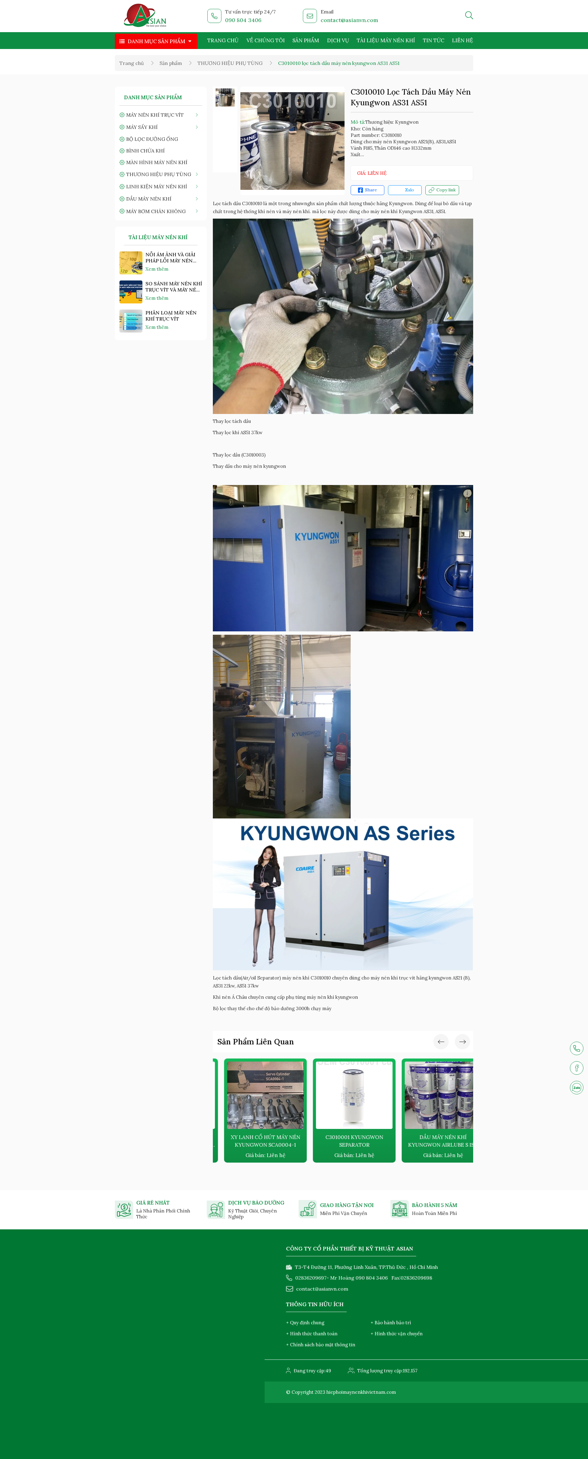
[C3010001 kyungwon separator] (343, 1095)
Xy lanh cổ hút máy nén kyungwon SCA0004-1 (254, 1141)
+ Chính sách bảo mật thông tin (320, 1345)
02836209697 (310, 1278)
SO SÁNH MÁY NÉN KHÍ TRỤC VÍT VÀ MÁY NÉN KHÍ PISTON (173, 286)
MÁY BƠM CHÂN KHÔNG (156, 211)
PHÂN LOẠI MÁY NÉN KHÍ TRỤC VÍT (171, 316)
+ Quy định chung (305, 1323)
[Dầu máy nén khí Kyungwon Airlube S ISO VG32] (432, 1095)
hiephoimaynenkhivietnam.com (361, 1392)
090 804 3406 (243, 20)
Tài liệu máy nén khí (386, 40)
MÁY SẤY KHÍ (142, 127)
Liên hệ (462, 40)
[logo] (145, 16)
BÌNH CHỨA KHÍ (145, 151)
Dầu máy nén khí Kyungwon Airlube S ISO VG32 (432, 1141)
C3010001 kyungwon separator (343, 1141)
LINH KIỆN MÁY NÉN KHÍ (156, 186)
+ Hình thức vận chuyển (397, 1334)
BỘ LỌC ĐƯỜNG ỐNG (152, 139)
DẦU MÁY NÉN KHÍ (149, 199)
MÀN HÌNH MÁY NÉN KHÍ (156, 162)
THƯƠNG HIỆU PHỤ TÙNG (230, 63)
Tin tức (433, 40)
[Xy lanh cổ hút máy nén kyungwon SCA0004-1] (254, 1095)
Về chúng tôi (266, 40)
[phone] (576, 1048)
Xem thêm (156, 269)
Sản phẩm (305, 40)
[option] (225, 97)
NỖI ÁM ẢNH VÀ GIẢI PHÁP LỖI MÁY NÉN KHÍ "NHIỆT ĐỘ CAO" (170, 257)
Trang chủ (223, 40)
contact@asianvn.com (349, 20)
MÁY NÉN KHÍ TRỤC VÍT (155, 115)
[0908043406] (576, 1087)
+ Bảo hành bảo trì (391, 1323)
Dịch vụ (338, 40)
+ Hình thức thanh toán (311, 1334)
